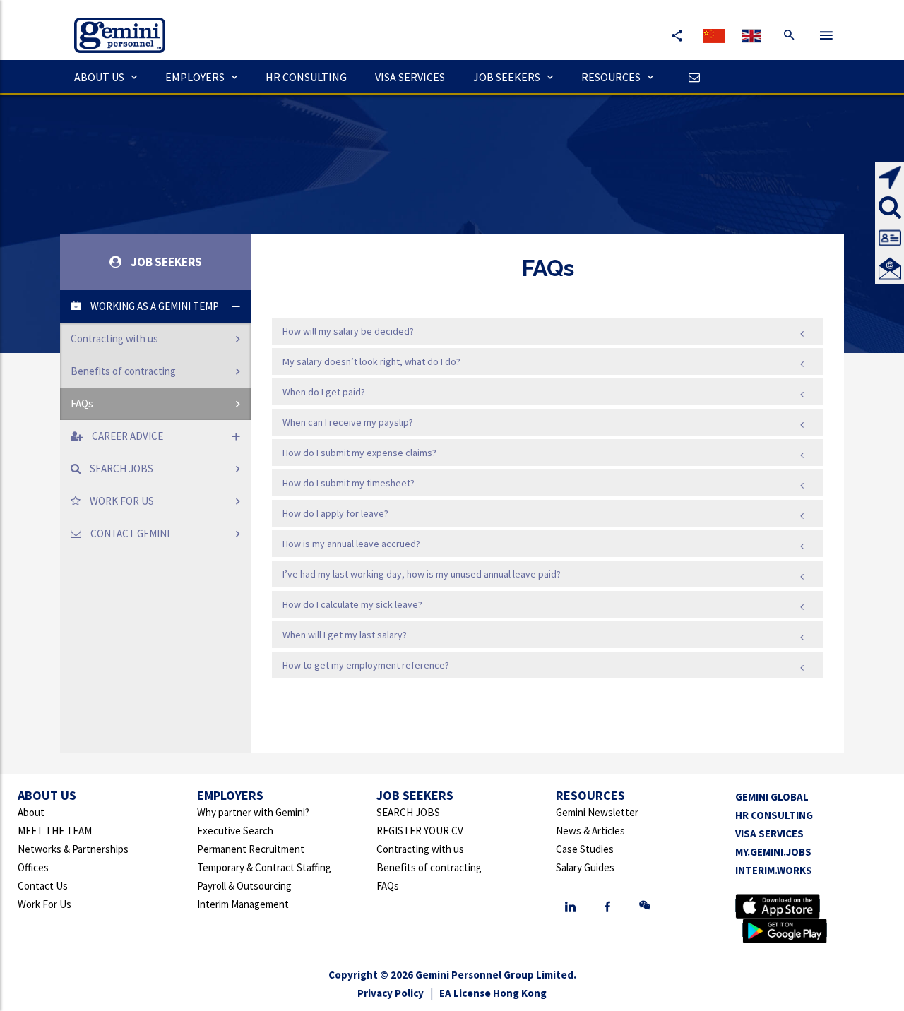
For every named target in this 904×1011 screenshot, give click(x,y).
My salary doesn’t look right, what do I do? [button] (371, 361)
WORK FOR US (121, 501)
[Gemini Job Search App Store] (777, 905)
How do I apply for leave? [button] (335, 513)
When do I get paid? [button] (323, 391)
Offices (33, 867)
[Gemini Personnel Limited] (112, 25)
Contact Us (43, 885)
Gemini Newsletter (597, 812)
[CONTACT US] (690, 77)
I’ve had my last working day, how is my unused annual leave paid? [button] (421, 574)
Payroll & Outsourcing (244, 885)
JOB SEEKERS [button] (506, 77)
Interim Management (243, 904)
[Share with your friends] (676, 35)
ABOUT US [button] (99, 77)
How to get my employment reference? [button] (365, 665)
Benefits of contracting (123, 371)
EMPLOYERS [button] (195, 77)
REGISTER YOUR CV (419, 830)
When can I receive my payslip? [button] (347, 422)
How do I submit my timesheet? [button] (348, 483)
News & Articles (590, 830)
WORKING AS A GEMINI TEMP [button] (153, 306)
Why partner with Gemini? (253, 812)
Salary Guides (585, 867)
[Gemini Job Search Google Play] (784, 930)
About (31, 812)
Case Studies (585, 849)
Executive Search (235, 830)
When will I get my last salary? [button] (344, 634)
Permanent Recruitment (250, 849)
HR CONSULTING (306, 77)
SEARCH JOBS (120, 468)
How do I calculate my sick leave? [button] (352, 604)
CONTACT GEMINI (129, 533)
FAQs (82, 403)
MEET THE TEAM (55, 830)
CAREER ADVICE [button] (126, 436)
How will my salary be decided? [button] (348, 331)
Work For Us (44, 904)
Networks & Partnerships (73, 849)
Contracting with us (114, 338)
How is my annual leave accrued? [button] (351, 543)
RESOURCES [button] (611, 77)
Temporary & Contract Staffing (264, 867)
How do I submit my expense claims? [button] (359, 452)
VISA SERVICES (410, 77)
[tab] (155, 355)
